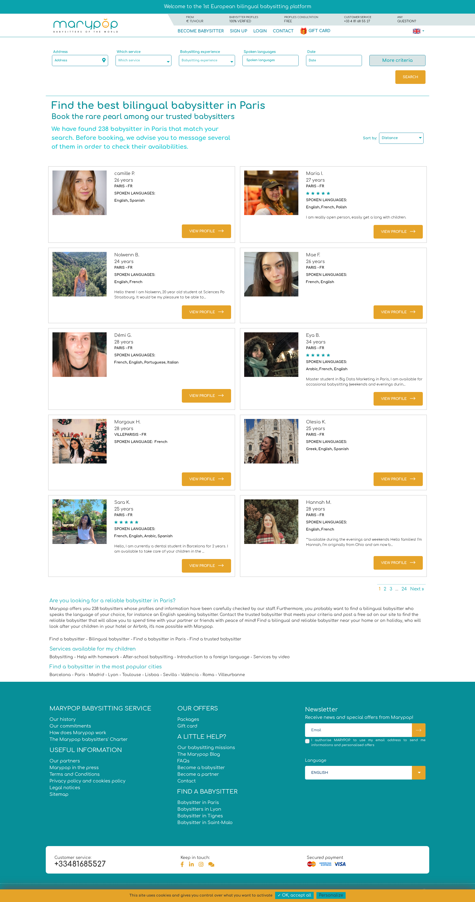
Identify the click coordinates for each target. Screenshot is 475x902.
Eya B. (313, 335)
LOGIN (260, 31)
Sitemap (59, 794)
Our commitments (70, 726)
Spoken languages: (134, 193)
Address (60, 52)
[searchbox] (271, 60)
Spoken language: (133, 442)
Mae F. (313, 254)
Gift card (319, 31)
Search (410, 77)
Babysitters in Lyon (199, 809)
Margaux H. (127, 421)
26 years (123, 180)
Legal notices (64, 787)
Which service (129, 52)
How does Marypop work (77, 732)
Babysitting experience (200, 52)
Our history (62, 719)
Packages (188, 719)
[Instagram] (201, 865)
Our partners (64, 760)
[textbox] (144, 60)
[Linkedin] (191, 865)
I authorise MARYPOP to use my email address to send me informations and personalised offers (368, 742)
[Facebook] (182, 865)
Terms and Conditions (74, 774)
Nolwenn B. (126, 254)
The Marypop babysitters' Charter (88, 739)
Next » (417, 588)
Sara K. (122, 502)
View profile (202, 231)
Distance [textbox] (390, 138)
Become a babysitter (201, 767)
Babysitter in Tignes (200, 815)
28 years (123, 342)
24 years (124, 261)
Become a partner (198, 774)
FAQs (183, 760)
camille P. (124, 173)
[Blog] (211, 865)
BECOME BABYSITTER (201, 31)
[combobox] (144, 60)
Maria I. (314, 173)
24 (404, 588)
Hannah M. (318, 502)
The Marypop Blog (198, 754)
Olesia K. (316, 421)
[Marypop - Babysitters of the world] (85, 25)
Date (311, 52)
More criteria (397, 60)
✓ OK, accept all (294, 895)
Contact (283, 31)
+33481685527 (80, 864)
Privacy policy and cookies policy (87, 781)
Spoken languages (260, 52)
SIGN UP (238, 31)
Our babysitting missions (206, 747)
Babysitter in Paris (198, 802)
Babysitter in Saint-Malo (205, 822)
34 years (316, 342)
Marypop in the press (74, 767)
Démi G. (123, 335)
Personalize (331, 895)
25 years (315, 428)
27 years (315, 180)
